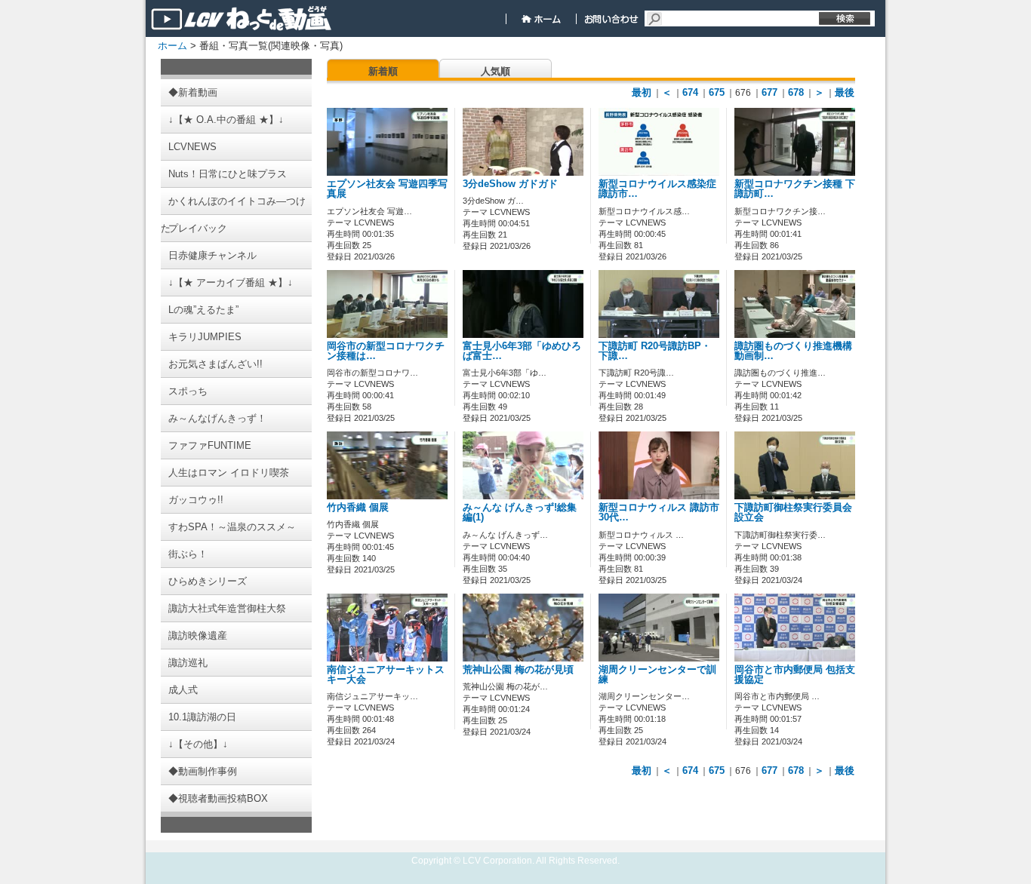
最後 (844, 92)
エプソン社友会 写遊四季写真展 (387, 189)
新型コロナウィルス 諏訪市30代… (659, 512)
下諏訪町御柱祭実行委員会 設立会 (793, 512)
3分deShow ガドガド (510, 184)
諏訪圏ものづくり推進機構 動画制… (793, 351)
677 (769, 92)
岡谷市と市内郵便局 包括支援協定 (794, 675)
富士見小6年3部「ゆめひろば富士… (522, 351)
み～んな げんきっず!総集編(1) (520, 512)
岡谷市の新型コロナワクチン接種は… (386, 351)
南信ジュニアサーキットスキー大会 (386, 675)
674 (690, 92)
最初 (641, 92)
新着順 (383, 71)
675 (717, 92)
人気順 (495, 71)
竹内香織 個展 (358, 507)
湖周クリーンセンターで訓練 (657, 675)
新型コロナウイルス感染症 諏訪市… (657, 189)
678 (796, 92)
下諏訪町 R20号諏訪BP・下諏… (655, 351)
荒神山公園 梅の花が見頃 (518, 670)
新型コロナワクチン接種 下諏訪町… (794, 189)
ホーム (172, 45)
